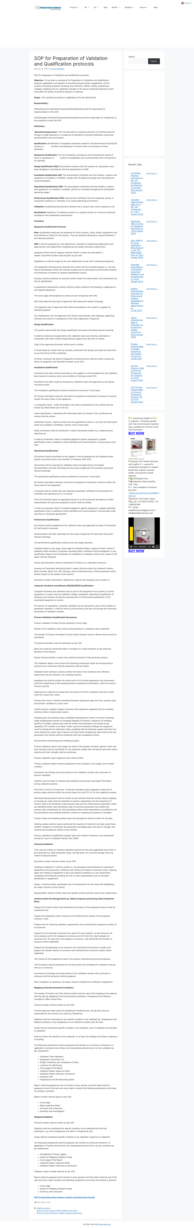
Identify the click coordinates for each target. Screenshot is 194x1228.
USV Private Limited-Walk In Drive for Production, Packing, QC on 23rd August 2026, (137, 394)
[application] (144, 533)
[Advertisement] (97, 32)
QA (85, 7)
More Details (151, 173)
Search (131, 57)
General (143, 7)
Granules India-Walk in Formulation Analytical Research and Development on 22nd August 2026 (137, 273)
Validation (128, 7)
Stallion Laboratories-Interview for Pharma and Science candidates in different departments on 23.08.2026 (137, 299)
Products (73, 7)
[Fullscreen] (157, 547)
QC (95, 7)
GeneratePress (105, 1224)
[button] (144, 533)
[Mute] (153, 547)
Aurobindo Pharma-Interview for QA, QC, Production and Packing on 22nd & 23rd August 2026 (137, 183)
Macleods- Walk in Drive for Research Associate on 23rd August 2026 (137, 227)
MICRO (114, 7)
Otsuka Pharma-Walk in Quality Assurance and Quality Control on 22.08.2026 (137, 351)
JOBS (155, 7)
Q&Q (105, 7)
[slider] (142, 546)
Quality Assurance (43, 1208)
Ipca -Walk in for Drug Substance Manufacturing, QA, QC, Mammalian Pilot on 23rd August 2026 (137, 249)
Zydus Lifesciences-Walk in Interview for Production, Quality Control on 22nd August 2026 (137, 327)
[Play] (131, 547)
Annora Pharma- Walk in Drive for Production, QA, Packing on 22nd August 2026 (137, 373)
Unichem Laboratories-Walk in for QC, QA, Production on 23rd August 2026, (137, 207)
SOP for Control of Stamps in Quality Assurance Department (59, 1213)
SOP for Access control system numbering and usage (57, 1210)
